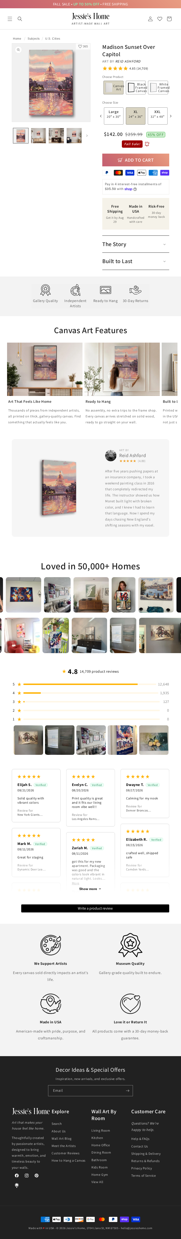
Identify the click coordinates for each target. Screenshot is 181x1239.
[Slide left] (101, 116)
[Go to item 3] (91, 740)
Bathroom (99, 1160)
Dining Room (101, 1152)
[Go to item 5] (154, 740)
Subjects (34, 38)
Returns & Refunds (145, 1161)
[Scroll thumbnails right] (163, 740)
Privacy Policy (141, 1168)
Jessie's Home (75, 1228)
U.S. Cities (52, 38)
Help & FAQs (140, 1139)
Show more (88, 889)
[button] (10, 19)
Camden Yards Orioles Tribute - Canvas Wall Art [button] (137, 869)
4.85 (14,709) (138, 68)
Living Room (100, 1130)
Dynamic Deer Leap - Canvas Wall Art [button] (31, 869)
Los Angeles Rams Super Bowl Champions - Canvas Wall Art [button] (86, 819)
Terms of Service (143, 1175)
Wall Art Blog (62, 1138)
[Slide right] (86, 135)
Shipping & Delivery (145, 1153)
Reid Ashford (128, 61)
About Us (59, 1131)
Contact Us (139, 1146)
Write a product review (95, 908)
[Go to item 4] (122, 740)
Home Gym (99, 1174)
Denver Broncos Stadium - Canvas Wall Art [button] (138, 810)
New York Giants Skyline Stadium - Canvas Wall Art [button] (29, 815)
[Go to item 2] (59, 740)
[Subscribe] (127, 1090)
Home (17, 38)
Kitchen (97, 1138)
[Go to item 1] (28, 740)
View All (97, 1182)
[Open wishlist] (160, 19)
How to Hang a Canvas (69, 1160)
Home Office (100, 1145)
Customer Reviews (66, 1153)
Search (57, 1123)
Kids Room (99, 1167)
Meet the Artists (64, 1146)
